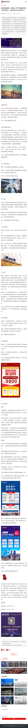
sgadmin (3, 13)
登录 (3, 716)
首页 (2, 5)
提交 (14, 718)
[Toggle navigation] (25, 1)
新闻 (15, 13)
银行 (20, 53)
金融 (2, 105)
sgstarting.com (22, 726)
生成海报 (5, 658)
